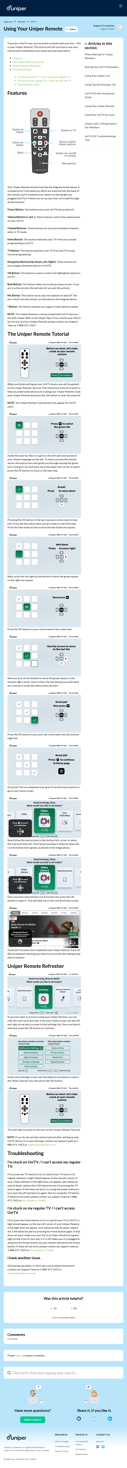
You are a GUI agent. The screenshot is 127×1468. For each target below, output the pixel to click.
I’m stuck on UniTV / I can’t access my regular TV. (44, 76)
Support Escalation (103, 25)
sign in (19, 1355)
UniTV (33, 21)
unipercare (8, 21)
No (75, 1308)
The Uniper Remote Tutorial (28, 61)
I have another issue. (28, 84)
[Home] (16, 8)
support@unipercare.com (42, 1144)
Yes (55, 1308)
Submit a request (32, 1419)
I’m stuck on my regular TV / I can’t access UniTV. (44, 80)
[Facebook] (79, 1418)
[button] (120, 6)
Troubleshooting (21, 69)
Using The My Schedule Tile (100, 84)
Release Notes (82, 1454)
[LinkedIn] (110, 1418)
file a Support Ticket (33, 1200)
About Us (100, 1441)
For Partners (81, 1449)
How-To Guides (61, 1441)
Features (17, 58)
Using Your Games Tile (97, 75)
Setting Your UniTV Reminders (102, 66)
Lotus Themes (30, 1459)
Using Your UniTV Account (99, 114)
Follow (73, 29)
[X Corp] (94, 1418)
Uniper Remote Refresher (26, 65)
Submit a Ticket (62, 1451)
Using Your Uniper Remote (99, 105)
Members (21, 21)
